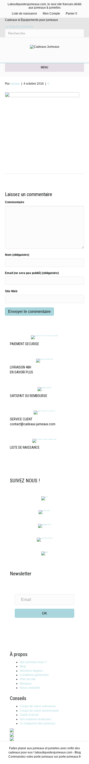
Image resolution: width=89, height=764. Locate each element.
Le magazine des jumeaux (37, 723)
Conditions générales (34, 675)
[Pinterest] (44, 539)
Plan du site (28, 679)
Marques (26, 683)
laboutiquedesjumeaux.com (53, 752)
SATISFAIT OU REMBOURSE (28, 396)
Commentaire (14, 202)
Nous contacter (30, 687)
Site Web (11, 291)
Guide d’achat (29, 715)
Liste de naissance (24, 13)
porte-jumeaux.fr (70, 756)
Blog (23, 666)
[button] (44, 613)
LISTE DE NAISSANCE (25, 447)
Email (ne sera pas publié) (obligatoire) (32, 273)
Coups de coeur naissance (38, 706)
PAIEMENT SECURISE (24, 344)
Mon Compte (51, 13)
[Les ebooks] (12, 738)
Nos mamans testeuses (35, 719)
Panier (71, 13)
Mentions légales (31, 670)
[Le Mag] (12, 730)
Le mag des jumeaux (19, 26)
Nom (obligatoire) (17, 255)
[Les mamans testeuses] (12, 734)
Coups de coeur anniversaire (39, 710)
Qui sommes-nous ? (33, 662)
